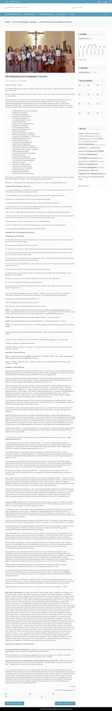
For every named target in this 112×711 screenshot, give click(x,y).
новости (94, 161)
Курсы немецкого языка (13, 14)
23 (83, 54)
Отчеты (72, 14)
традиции (95, 173)
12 (95, 50)
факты (103, 174)
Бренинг (93, 133)
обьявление (101, 161)
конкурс (81, 154)
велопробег (96, 144)
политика (82, 167)
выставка (88, 148)
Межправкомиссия (92, 136)
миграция (82, 161)
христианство (98, 177)
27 (98, 54)
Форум (96, 139)
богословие (93, 141)
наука (88, 161)
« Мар (80, 59)
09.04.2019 (14, 81)
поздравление (91, 164)
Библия (88, 133)
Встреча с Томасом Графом (65, 703)
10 (87, 50)
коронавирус (93, 158)
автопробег (81, 141)
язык (80, 179)
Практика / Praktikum (46, 14)
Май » (85, 59)
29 (79, 56)
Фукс (101, 138)
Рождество (82, 139)
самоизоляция (83, 170)
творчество (84, 173)
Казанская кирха (15, 1)
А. (7, 81)
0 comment (23, 81)
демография (95, 148)
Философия (90, 139)
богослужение (86, 144)
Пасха (100, 136)
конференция (91, 154)
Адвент (81, 133)
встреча (81, 147)
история (99, 150)
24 (87, 54)
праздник (91, 167)
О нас (6, 1)
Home (7, 22)
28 (103, 54)
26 (95, 54)
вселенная (102, 144)
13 (98, 50)
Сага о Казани (61, 14)
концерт (83, 157)
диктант (81, 151)
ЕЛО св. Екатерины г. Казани (24, 22)
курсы (101, 158)
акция (87, 141)
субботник (93, 170)
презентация (100, 167)
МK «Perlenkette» (30, 14)
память (81, 164)
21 (103, 52)
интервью (89, 151)
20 (98, 52)
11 (91, 50)
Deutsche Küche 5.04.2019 (14, 703)
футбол (89, 177)
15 (79, 52)
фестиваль (82, 177)
